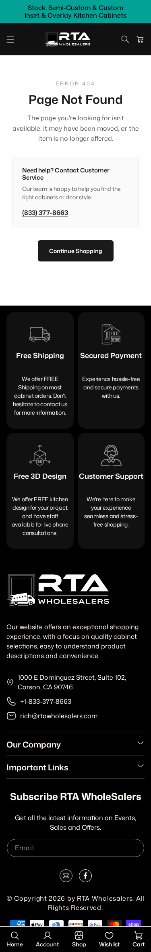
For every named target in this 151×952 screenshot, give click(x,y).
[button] (10, 39)
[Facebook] (85, 877)
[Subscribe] (135, 848)
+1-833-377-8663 (45, 701)
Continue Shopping (75, 251)
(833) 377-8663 (45, 212)
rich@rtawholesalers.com (58, 715)
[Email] (66, 877)
